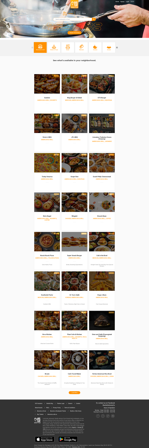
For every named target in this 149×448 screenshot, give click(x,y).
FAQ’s (47, 407)
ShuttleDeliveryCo (109, 405)
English (74, 427)
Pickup (84, 13)
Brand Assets (38, 407)
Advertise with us (52, 414)
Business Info (76, 447)
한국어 (132, 1)
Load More (74, 392)
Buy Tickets (40, 414)
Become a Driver (41, 411)
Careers (70, 403)
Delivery (70, 13)
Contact (78, 403)
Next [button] (117, 47)
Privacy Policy (57, 407)
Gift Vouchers (38, 403)
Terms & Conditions (69, 407)
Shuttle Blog (49, 403)
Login (127, 1)
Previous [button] (32, 47)
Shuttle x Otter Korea (75, 411)
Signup (122, 1)
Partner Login (60, 403)
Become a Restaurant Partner (58, 411)
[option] (40, 47)
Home (117, 1)
